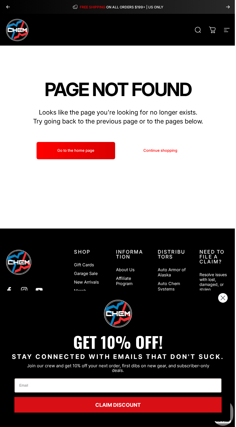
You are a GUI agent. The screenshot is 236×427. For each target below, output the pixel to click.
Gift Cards (84, 264)
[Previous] (8, 7)
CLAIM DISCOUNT (118, 405)
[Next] (228, 7)
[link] (118, 313)
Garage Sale (86, 273)
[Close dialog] (223, 298)
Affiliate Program (124, 281)
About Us (125, 269)
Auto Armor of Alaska (172, 272)
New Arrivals (86, 282)
